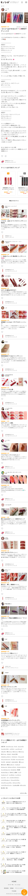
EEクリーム (3, 754)
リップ (19, 772)
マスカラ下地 (14, 754)
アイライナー (14, 756)
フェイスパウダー (5, 749)
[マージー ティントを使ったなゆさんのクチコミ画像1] (6, 17)
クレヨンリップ (4, 775)
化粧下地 (3, 746)
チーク (15, 746)
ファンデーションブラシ (6, 782)
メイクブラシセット (5, 780)
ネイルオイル (13, 769)
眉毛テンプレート (10, 764)
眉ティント (21, 762)
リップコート (18, 775)
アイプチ (3, 762)
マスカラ (9, 754)
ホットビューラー (20, 759)
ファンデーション (10, 746)
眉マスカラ (3, 764)
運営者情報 (6, 888)
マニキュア (17, 764)
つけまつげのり (14, 762)
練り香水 (3, 787)
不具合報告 (14, 891)
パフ (8, 777)
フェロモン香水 (16, 785)
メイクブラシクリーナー (6, 785)
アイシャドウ (21, 756)
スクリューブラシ (16, 782)
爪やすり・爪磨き (13, 772)
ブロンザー (3, 751)
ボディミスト (23, 785)
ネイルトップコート (12, 767)
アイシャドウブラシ (15, 780)
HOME (14, 881)
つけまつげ (8, 762)
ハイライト (12, 749)
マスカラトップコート (6, 756)
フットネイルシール (5, 769)
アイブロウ (13, 759)
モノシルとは (17, 884)
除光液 (18, 769)
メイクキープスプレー (14, 777)
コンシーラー (21, 746)
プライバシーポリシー (19, 888)
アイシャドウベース (5, 759)
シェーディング (18, 749)
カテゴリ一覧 (10, 884)
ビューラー (3, 777)
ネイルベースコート (21, 767)
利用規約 (12, 888)
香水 (7, 787)
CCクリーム (15, 751)
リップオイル (11, 775)
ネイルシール (4, 767)
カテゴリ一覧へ (23, 793)
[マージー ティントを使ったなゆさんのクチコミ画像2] (18, 17)
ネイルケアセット (5, 772)
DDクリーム (21, 751)
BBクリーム (9, 751)
